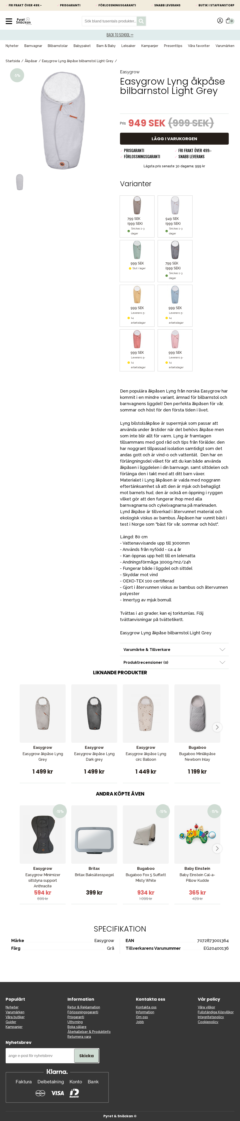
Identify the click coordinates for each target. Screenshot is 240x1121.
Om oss (142, 1017)
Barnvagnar (33, 46)
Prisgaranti (76, 1017)
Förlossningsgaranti (83, 1012)
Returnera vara (79, 1037)
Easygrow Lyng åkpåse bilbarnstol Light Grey (77, 61)
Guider (11, 1022)
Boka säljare (77, 1027)
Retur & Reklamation (84, 1007)
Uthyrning (75, 1022)
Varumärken (225, 46)
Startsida (13, 61)
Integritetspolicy (211, 1017)
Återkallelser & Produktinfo (89, 1032)
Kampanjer (149, 46)
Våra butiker (15, 1017)
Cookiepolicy (208, 1022)
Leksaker (128, 46)
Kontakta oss (146, 1007)
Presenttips (173, 46)
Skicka (86, 1056)
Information (145, 1012)
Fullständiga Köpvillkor (216, 1012)
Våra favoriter (199, 46)
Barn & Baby (106, 46)
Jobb (140, 1022)
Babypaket (82, 46)
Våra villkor (206, 1007)
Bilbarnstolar (58, 46)
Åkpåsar (31, 61)
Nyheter (12, 46)
